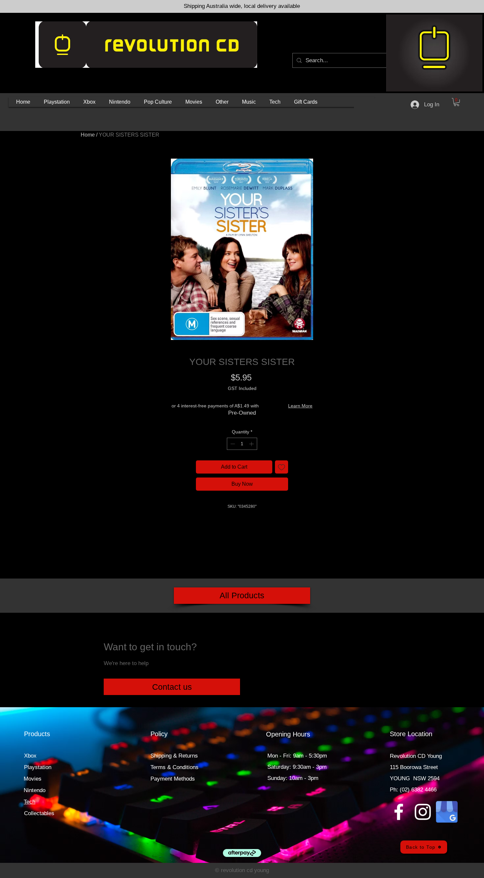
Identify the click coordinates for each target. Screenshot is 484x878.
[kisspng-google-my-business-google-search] (447, 812)
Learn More (300, 405)
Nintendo (34, 790)
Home (88, 135)
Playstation (37, 767)
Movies (32, 779)
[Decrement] (232, 444)
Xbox (30, 756)
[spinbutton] (242, 444)
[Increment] (252, 444)
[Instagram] (423, 812)
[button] (57, 102)
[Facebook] (399, 812)
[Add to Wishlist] (281, 467)
